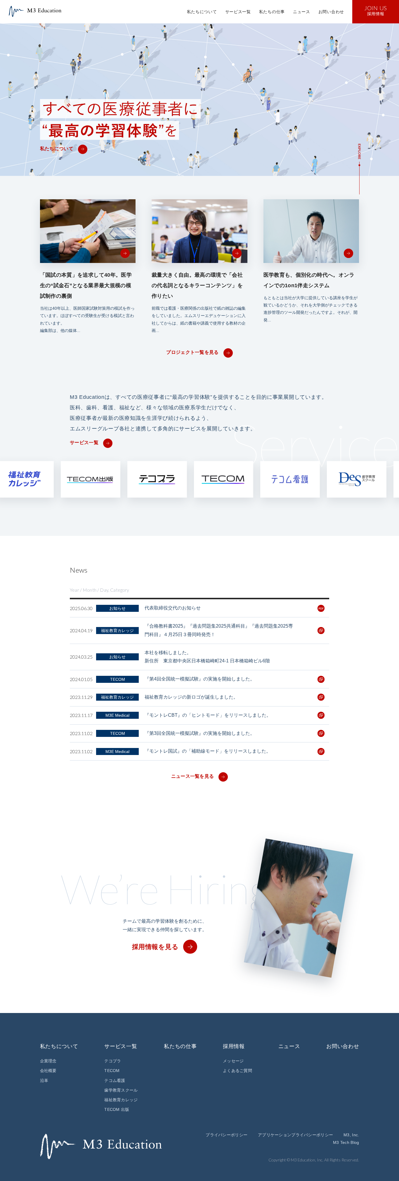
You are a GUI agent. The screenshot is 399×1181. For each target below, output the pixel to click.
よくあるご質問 (237, 1070)
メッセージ (233, 1061)
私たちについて (202, 11)
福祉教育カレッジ (121, 1099)
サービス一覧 (238, 11)
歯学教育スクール (121, 1090)
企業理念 (48, 1061)
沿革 (44, 1080)
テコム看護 (114, 1080)
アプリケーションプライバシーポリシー (295, 1134)
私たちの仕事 (272, 11)
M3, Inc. (351, 1134)
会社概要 (48, 1070)
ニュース (301, 11)
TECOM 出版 (116, 1109)
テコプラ (112, 1061)
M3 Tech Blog (346, 1142)
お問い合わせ (331, 11)
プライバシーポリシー (226, 1134)
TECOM (111, 1070)
